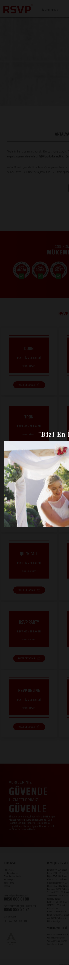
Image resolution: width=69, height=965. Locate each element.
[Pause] (8, 522)
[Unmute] (14, 522)
